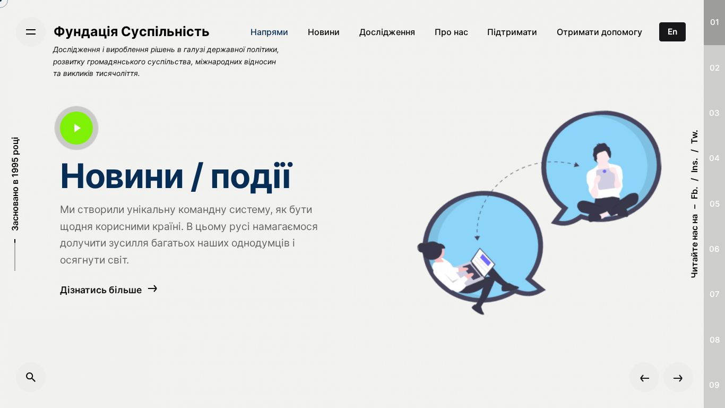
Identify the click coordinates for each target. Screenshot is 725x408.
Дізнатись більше (102, 289)
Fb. (694, 192)
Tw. (694, 137)
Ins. (694, 165)
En (672, 32)
